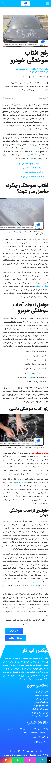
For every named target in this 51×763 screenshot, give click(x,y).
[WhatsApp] (36, 751)
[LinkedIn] (19, 751)
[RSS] (15, 751)
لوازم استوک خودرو (41, 702)
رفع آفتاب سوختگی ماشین (34, 172)
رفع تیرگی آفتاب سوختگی (29, 89)
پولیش (31, 377)
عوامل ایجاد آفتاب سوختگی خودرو (32, 168)
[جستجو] (3, 3)
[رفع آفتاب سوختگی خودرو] (25, 16)
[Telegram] (32, 751)
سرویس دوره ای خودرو (40, 712)
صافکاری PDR (33, 585)
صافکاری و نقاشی (41, 286)
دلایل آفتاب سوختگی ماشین (27, 86)
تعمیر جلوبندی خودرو (41, 705)
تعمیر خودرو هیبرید (41, 695)
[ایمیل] (28, 751)
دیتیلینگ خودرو (20, 482)
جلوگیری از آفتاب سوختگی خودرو (32, 176)
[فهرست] (48, 4)
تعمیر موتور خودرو (42, 691)
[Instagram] (40, 751)
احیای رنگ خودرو (32, 155)
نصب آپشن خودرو (42, 698)
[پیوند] (25, 4)
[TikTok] (10, 751)
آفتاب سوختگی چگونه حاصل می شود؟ (30, 163)
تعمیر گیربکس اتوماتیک (40, 709)
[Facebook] (23, 751)
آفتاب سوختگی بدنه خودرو (28, 83)
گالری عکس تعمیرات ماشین (38, 716)
